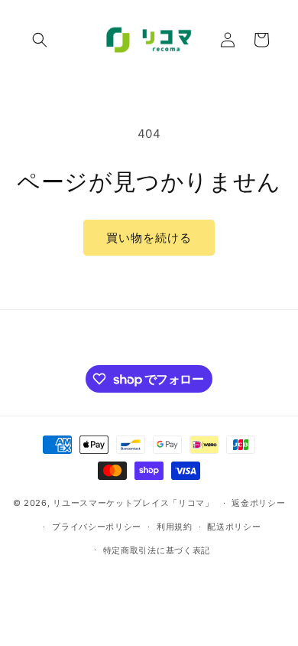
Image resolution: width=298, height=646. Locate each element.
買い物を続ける (149, 237)
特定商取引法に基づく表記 (156, 550)
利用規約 (175, 526)
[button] (40, 40)
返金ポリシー (258, 503)
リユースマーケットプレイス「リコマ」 (133, 503)
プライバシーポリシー (96, 526)
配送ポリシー (234, 526)
